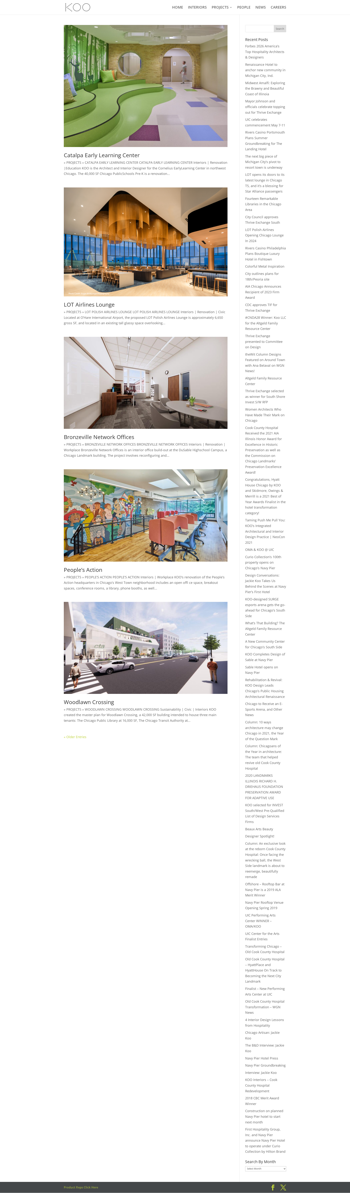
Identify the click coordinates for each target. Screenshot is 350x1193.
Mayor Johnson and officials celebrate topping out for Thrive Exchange (265, 106)
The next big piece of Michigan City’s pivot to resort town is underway (263, 162)
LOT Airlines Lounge (89, 304)
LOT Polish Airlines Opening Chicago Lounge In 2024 (264, 235)
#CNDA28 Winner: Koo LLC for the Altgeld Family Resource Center (265, 323)
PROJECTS (220, 8)
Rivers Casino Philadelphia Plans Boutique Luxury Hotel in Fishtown (265, 253)
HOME (177, 8)
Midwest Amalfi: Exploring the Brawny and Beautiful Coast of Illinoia (265, 88)
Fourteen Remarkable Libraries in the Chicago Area (263, 204)
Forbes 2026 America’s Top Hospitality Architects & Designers (264, 51)
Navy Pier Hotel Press (261, 1058)
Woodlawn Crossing (89, 702)
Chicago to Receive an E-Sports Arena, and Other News (264, 709)
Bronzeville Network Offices (99, 437)
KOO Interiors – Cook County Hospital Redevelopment (261, 1085)
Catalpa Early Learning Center (102, 155)
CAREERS (278, 8)
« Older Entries (75, 737)
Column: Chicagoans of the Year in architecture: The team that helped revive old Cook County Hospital (263, 757)
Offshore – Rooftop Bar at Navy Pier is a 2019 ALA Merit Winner (264, 889)
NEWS (260, 8)
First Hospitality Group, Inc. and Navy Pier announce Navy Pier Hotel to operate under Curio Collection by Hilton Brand (265, 1140)
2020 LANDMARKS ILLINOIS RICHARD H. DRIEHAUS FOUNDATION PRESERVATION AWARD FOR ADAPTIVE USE (264, 786)
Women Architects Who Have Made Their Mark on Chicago (265, 415)
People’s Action (83, 569)
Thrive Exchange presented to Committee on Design (264, 341)
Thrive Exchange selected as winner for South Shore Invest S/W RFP (265, 396)
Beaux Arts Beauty (259, 829)
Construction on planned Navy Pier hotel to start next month (264, 1116)
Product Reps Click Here (81, 1187)
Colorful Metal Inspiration (264, 266)
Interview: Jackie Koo (261, 1072)
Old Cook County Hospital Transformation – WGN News (265, 1007)
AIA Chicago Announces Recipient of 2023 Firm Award (263, 292)
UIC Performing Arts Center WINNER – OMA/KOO (260, 920)
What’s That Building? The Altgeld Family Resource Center (265, 628)
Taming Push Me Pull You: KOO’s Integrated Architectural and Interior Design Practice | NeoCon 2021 (265, 531)
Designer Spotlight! (259, 836)
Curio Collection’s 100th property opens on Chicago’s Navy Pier (263, 562)
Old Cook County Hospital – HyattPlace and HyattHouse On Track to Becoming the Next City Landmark (265, 970)
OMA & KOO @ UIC (259, 549)
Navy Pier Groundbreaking (265, 1065)
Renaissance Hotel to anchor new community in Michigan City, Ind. (265, 70)
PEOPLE (243, 8)
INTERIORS (197, 8)
